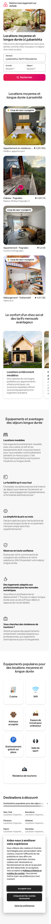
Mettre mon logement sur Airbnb (22, 4)
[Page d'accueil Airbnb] (5, 4)
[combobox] (24, 59)
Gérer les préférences (24, 905)
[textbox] (14, 68)
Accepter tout (24, 888)
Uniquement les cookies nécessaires (24, 897)
